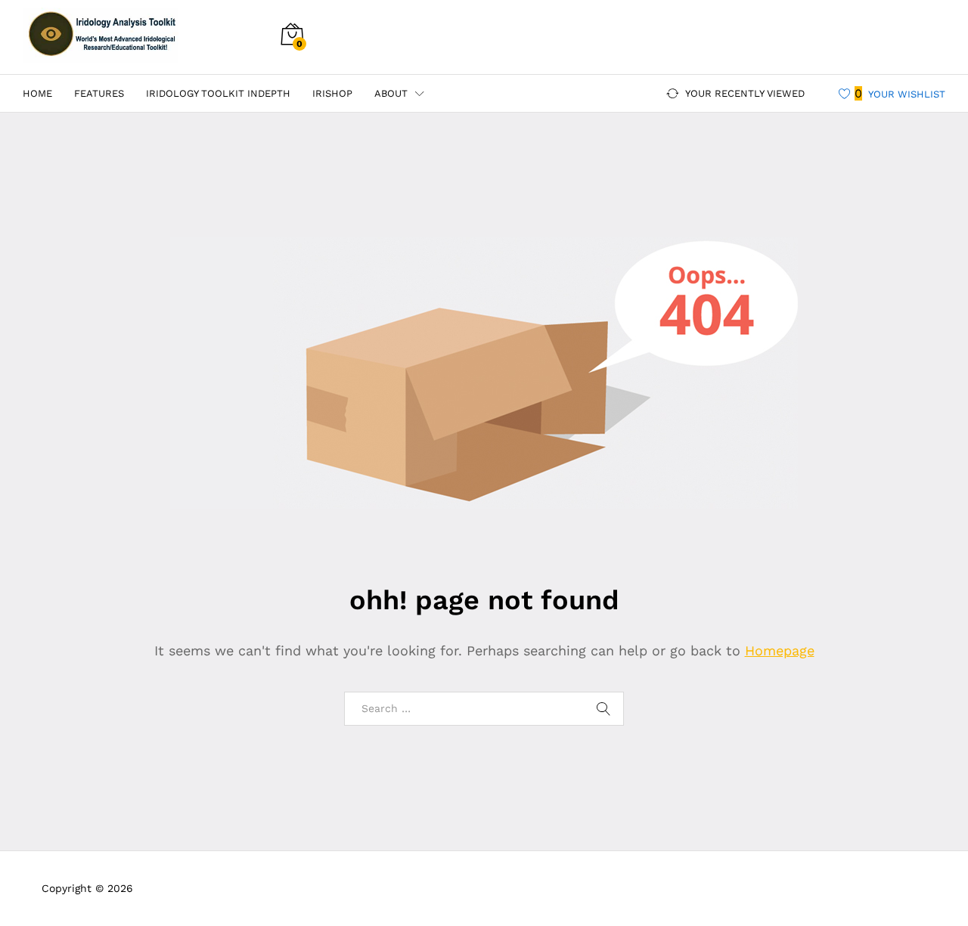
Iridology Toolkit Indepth (218, 93)
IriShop (332, 93)
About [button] (391, 93)
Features (99, 93)
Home (37, 93)
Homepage (779, 650)
